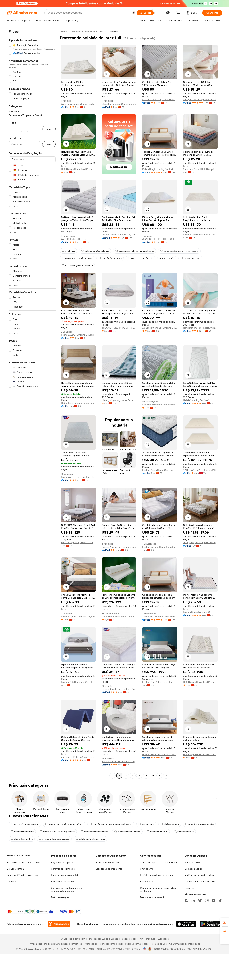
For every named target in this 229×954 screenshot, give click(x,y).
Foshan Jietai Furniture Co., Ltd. (199, 234)
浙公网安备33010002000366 (169, 949)
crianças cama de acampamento (59, 831)
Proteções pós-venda (62, 881)
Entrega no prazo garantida (65, 875)
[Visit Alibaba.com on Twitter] (200, 900)
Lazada (114, 938)
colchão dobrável (185, 831)
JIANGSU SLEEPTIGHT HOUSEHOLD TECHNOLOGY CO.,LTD (159, 239)
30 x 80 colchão (166, 258)
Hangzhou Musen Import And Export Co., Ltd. (200, 327)
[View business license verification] (144, 949)
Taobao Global (128, 938)
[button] (133, 13)
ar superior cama (192, 258)
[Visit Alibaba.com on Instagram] (207, 900)
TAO (140, 938)
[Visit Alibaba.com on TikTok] (220, 900)
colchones (70, 251)
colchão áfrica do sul (112, 258)
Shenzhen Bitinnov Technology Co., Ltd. (159, 404)
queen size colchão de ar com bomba (136, 251)
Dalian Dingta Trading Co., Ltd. (157, 169)
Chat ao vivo (146, 868)
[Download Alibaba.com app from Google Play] (211, 924)
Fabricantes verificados (108, 862)
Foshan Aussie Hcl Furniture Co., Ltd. (78, 477)
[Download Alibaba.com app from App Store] (186, 924)
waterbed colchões (140, 258)
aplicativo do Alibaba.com (158, 924)
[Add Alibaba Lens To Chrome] (59, 924)
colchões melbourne (24, 831)
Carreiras (11, 881)
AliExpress (66, 938)
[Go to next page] (166, 776)
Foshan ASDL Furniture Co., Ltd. (77, 334)
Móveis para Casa (94, 31)
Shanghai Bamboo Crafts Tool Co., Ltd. (119, 104)
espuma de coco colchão (96, 831)
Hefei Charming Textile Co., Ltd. (199, 400)
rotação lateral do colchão (201, 824)
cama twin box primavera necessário (181, 251)
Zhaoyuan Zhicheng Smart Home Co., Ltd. (200, 99)
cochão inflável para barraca (55, 839)
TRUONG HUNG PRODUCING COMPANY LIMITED (119, 327)
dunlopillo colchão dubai (129, 831)
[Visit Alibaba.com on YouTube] (213, 900)
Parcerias (189, 888)
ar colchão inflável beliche (26, 824)
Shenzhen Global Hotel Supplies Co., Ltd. (200, 169)
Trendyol (150, 938)
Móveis (76, 31)
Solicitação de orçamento (109, 868)
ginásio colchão (171, 824)
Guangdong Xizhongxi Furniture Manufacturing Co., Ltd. (200, 542)
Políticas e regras (60, 897)
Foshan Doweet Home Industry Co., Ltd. (159, 547)
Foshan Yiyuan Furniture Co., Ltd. (78, 616)
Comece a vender (194, 868)
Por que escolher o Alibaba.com (23, 862)
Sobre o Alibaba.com (18, 855)
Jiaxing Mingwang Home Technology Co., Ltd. (119, 400)
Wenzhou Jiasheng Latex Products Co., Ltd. (78, 104)
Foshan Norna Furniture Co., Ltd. (118, 234)
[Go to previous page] (112, 776)
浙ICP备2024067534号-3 (200, 949)
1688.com (80, 938)
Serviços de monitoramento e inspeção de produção (66, 889)
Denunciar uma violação (152, 897)
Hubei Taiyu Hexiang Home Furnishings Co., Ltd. (78, 403)
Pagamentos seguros (62, 862)
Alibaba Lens (25, 924)
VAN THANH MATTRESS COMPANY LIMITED (200, 470)
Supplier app (91, 924)
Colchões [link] (113, 31)
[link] (224, 922)
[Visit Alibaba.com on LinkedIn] (193, 900)
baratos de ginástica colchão (79, 265)
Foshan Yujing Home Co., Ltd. (157, 470)
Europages (163, 938)
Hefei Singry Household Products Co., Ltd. (78, 169)
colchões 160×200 (159, 831)
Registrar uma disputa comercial (157, 875)
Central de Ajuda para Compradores (158, 862)
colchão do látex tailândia (97, 251)
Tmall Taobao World (98, 938)
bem (48, 129)
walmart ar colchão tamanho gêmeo (66, 824)
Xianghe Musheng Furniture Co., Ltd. (159, 327)
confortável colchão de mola (78, 258)
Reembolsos (146, 881)
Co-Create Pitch (15, 868)
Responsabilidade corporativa (22, 875)
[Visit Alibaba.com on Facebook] (187, 900)
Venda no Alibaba (193, 862)
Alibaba (63, 31)
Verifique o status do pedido (199, 875)
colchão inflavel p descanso (92, 839)
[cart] (178, 13)
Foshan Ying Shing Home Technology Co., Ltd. (78, 542)
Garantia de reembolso (63, 868)
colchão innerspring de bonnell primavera (112, 824)
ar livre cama (148, 824)
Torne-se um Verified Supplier (200, 881)
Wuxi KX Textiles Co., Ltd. (74, 239)
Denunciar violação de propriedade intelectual (158, 889)
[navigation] (32, 404)
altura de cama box (23, 839)
